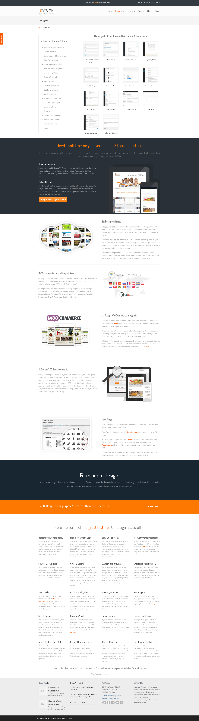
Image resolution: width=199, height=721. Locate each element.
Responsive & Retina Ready (54, 47)
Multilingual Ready (50, 94)
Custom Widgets (50, 107)
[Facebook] (141, 2)
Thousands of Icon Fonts (53, 64)
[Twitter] (139, 2)
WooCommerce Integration (54, 69)
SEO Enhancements (51, 90)
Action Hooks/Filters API (52, 98)
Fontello (131, 439)
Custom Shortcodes (51, 77)
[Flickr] (157, 2)
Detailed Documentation (52, 115)
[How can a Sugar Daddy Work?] (42, 704)
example (73, 632)
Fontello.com (107, 445)
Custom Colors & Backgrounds (55, 56)
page (154, 604)
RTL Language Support (52, 103)
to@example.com (103, 2)
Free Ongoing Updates (52, 120)
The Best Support (50, 124)
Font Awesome (133, 432)
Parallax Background (51, 86)
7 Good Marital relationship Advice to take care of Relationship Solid (84, 695)
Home (40, 27)
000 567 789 (90, 2)
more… (46, 128)
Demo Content (49, 111)
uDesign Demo (47, 11)
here (147, 347)
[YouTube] (154, 2)
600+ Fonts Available (51, 60)
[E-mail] (117, 704)
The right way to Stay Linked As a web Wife (82, 688)
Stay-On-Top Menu (51, 73)
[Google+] (144, 2)
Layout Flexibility (50, 52)
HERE (116, 323)
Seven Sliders (49, 81)
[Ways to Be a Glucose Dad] (42, 690)
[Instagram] (149, 2)
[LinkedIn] (147, 2)
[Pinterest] (159, 2)
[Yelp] (152, 2)
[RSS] (121, 704)
